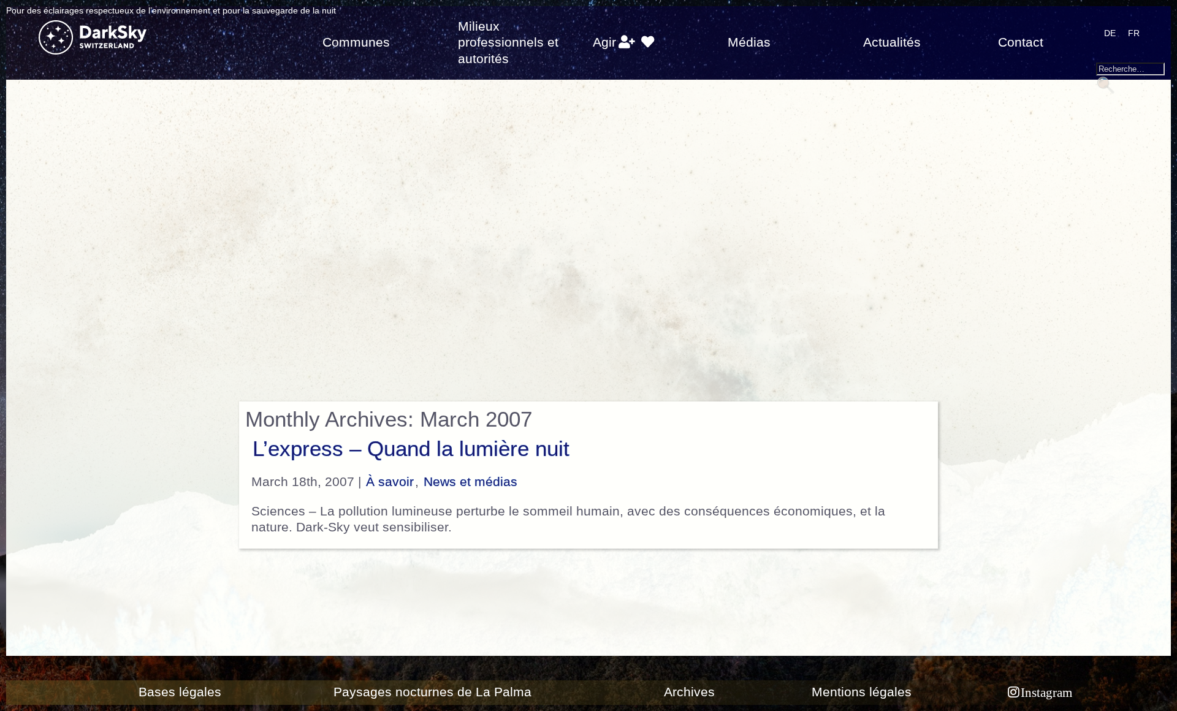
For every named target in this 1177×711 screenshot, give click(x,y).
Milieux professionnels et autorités (508, 42)
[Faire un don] (647, 42)
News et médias (470, 481)
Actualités (892, 42)
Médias (749, 42)
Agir (604, 42)
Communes (356, 42)
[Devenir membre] (626, 42)
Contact (1020, 42)
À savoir (390, 481)
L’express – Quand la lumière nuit (411, 448)
